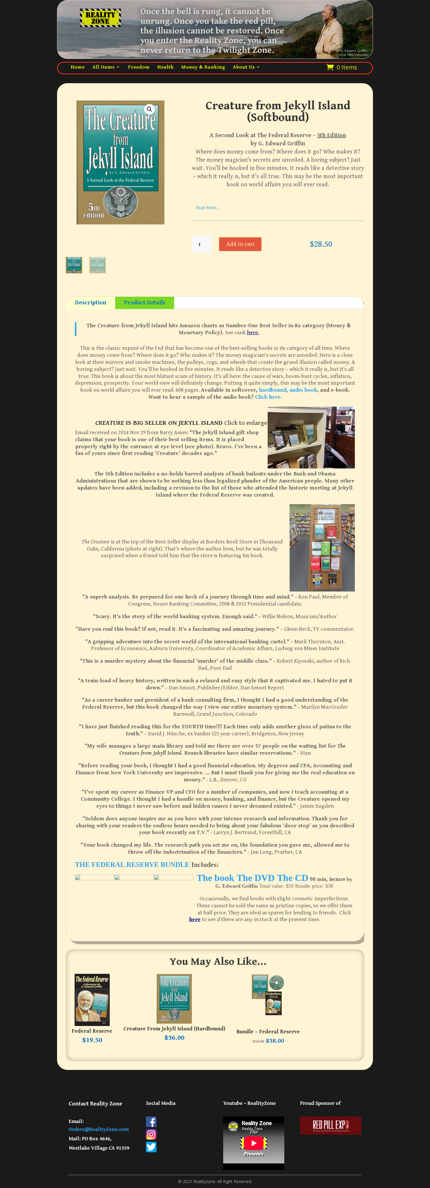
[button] (149, 109)
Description (90, 302)
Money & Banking (203, 66)
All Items (103, 66)
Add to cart (240, 244)
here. (253, 332)
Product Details (144, 302)
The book (215, 877)
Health (165, 66)
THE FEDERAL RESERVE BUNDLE (132, 864)
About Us (244, 66)
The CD (292, 877)
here (195, 919)
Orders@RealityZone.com (99, 1129)
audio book (303, 390)
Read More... (207, 207)
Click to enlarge (245, 423)
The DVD (256, 877)
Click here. (268, 397)
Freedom (139, 66)
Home (78, 66)
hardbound (271, 390)
